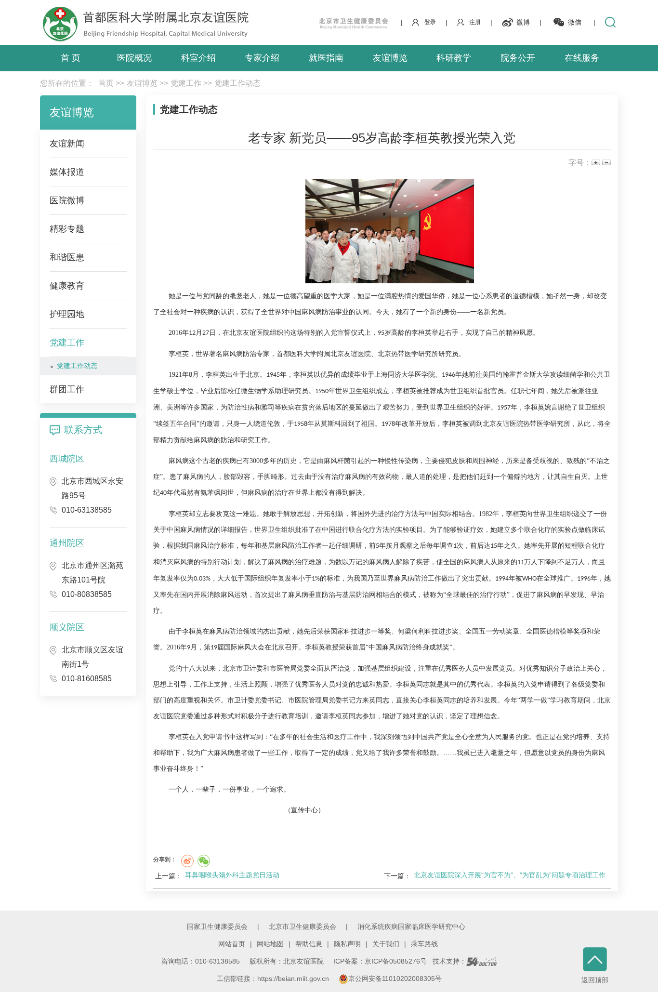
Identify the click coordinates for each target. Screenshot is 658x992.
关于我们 (385, 944)
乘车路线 (424, 944)
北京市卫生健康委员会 (302, 926)
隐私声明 (347, 944)
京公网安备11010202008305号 (395, 978)
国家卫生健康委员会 (217, 926)
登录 (430, 22)
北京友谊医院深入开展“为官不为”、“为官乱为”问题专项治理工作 (509, 875)
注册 (475, 22)
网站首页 (231, 944)
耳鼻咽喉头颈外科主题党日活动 (232, 875)
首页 (106, 83)
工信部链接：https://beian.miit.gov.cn (274, 978)
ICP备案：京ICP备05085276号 (380, 961)
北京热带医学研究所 (408, 353)
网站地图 (270, 944)
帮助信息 (308, 944)
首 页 (70, 58)
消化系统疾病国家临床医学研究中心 (411, 926)
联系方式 (83, 429)
